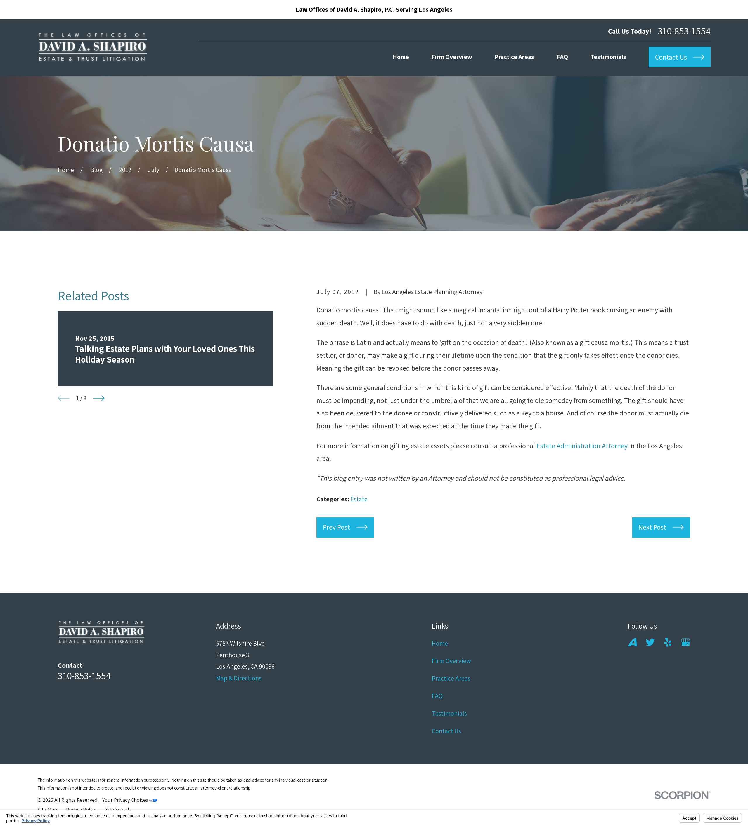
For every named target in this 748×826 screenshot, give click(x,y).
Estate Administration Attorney (582, 445)
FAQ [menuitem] (562, 57)
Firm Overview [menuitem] (452, 57)
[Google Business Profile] (685, 642)
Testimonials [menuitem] (608, 57)
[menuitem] (47, 809)
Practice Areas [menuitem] (514, 57)
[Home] (92, 48)
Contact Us (446, 731)
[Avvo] (632, 642)
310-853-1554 (684, 31)
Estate (359, 499)
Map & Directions (239, 678)
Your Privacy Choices (125, 799)
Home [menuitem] (401, 57)
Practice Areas (451, 678)
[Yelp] (667, 642)
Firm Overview (451, 661)
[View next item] (99, 398)
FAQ (437, 696)
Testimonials (449, 713)
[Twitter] (650, 642)
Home (440, 643)
